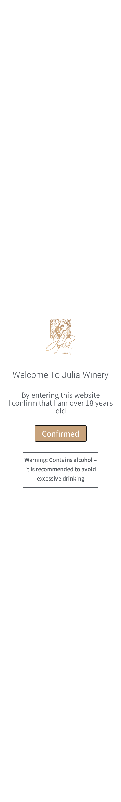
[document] (60, 401)
